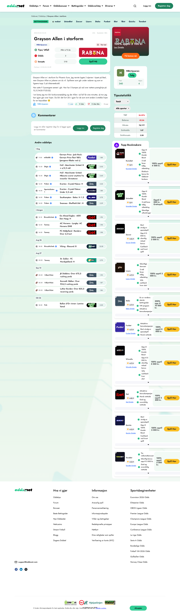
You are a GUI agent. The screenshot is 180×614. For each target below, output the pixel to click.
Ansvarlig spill (97, 502)
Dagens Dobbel (59, 540)
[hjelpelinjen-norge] (93, 602)
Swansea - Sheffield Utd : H (72, 203)
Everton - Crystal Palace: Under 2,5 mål (70, 190)
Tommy (46, 224)
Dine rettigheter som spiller (103, 535)
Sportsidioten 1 (49, 190)
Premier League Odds (139, 513)
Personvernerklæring (100, 508)
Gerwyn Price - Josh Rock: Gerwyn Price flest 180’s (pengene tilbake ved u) (71, 157)
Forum (46, 5)
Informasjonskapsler (100, 513)
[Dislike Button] (89, 104)
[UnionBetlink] (120, 194)
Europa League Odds (139, 524)
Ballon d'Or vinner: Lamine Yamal (72, 305)
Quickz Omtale (131, 433)
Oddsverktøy (94, 5)
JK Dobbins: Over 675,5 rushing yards (70, 275)
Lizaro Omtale (130, 279)
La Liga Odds (135, 535)
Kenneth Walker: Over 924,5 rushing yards (70, 282)
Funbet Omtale (130, 333)
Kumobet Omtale (131, 169)
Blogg (55, 535)
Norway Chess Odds (138, 562)
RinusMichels (49, 217)
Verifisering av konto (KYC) (103, 540)
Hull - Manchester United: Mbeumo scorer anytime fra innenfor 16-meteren (72, 175)
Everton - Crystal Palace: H (71, 183)
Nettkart (95, 529)
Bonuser (56, 508)
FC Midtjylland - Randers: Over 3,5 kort (70, 232)
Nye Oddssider (59, 518)
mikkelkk (47, 157)
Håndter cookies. (101, 608)
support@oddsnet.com (27, 562)
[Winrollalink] (120, 350)
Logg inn (147, 5)
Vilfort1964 (48, 275)
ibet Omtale (129, 402)
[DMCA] (71, 602)
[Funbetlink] (120, 327)
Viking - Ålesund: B (68, 246)
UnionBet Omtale (131, 206)
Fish (45, 305)
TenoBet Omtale (131, 466)
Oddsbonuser (60, 5)
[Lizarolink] (120, 267)
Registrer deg (164, 5)
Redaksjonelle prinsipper (102, 524)
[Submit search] (134, 6)
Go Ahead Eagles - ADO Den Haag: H (70, 217)
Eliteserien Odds (137, 502)
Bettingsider (78, 5)
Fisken (46, 184)
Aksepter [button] (138, 608)
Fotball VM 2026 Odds (140, 551)
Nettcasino (57, 524)
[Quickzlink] (120, 420)
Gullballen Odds (137, 556)
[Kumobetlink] (120, 153)
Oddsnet (34, 16)
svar (71, 104)
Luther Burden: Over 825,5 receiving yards (72, 290)
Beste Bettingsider (60, 513)
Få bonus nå (131, 55)
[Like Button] (76, 104)
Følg (132, 75)
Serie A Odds (136, 540)
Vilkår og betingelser (100, 518)
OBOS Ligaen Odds (138, 508)
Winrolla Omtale (131, 367)
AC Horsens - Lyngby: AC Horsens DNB (71, 225)
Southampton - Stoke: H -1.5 (72, 197)
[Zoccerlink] (120, 228)
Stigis (46, 166)
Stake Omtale (130, 309)
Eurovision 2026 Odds (139, 497)
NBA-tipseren (41, 44)
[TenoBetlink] (120, 456)
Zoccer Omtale (130, 243)
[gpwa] (110, 603)
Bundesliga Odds (137, 545)
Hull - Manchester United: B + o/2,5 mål (72, 166)
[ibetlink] (120, 394)
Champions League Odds (140, 518)
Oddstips (33, 5)
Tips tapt (103, 45)
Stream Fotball (59, 529)
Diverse (109, 5)
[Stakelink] (120, 301)
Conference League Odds (141, 529)
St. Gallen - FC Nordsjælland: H (67, 260)
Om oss (95, 497)
